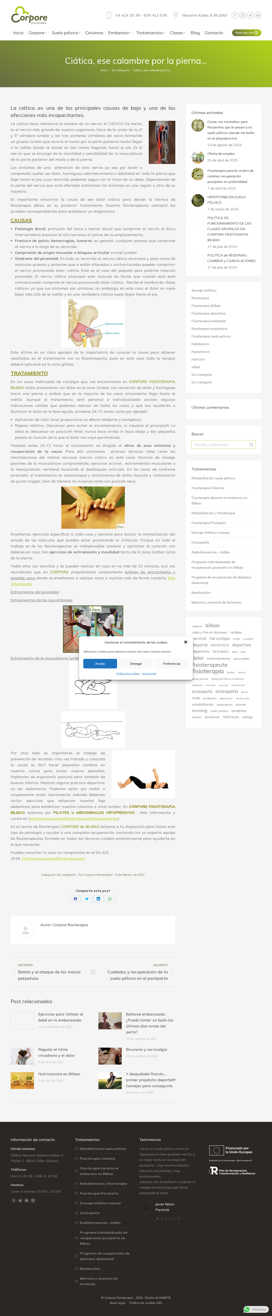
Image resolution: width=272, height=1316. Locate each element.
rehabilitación (203, 704)
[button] (186, 642)
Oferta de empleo (221, 153)
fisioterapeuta (209, 664)
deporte (200, 644)
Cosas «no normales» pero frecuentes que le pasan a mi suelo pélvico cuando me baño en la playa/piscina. (230, 130)
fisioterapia (200, 298)
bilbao (212, 625)
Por (95, 875)
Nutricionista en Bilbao (59, 1073)
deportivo (201, 651)
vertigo (247, 717)
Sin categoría (66, 875)
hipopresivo (200, 351)
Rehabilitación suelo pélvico (213, 478)
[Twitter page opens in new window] (250, 15)
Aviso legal (149, 673)
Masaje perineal (200, 678)
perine (244, 692)
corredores (248, 638)
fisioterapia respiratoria (209, 328)
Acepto (100, 663)
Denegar (136, 663)
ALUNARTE (163, 1298)
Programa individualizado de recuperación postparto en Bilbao (217, 565)
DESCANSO (221, 651)
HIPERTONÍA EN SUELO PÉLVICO (226, 200)
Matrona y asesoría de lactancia (216, 602)
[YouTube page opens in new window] (258, 15)
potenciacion (226, 698)
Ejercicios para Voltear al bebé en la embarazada (60, 1017)
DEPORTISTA (220, 645)
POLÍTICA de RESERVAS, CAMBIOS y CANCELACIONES (231, 258)
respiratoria (224, 704)
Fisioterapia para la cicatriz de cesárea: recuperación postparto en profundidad (230, 176)
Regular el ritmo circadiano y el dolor (56, 1052)
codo (236, 638)
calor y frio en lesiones (209, 632)
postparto (210, 698)
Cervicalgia (220, 638)
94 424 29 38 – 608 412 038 (141, 15)
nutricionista (238, 685)
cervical (199, 638)
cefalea (236, 632)
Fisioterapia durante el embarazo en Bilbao (219, 500)
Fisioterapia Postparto (208, 523)
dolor (198, 658)
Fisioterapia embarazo (208, 321)
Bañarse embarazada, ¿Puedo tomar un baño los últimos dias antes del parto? (149, 1023)
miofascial (197, 685)
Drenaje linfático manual (210, 532)
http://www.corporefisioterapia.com (53, 858)
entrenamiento (218, 658)
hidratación (200, 344)
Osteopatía (200, 542)
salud (195, 367)
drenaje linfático (204, 290)
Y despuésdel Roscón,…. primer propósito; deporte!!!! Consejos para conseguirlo (150, 1079)
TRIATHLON (230, 717)
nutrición (198, 359)
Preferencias (172, 663)
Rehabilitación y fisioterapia (213, 513)
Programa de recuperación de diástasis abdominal (221, 580)
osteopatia (226, 691)
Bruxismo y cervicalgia (146, 1049)
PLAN (196, 698)
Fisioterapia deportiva (208, 313)
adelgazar (197, 626)
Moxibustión (201, 592)
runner (241, 704)
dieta (243, 651)
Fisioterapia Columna (207, 488)
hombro (231, 672)
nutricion (223, 685)
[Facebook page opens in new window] (235, 15)
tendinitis (238, 711)
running (199, 710)
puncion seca (242, 698)
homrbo (241, 672)
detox (235, 651)
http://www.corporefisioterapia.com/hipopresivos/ (74, 818)
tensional (212, 717)
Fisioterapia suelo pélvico (211, 336)
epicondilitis (241, 658)
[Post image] (22, 1020)
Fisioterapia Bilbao (206, 305)
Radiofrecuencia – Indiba (210, 552)
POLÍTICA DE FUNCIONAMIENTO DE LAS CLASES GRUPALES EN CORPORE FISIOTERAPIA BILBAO (229, 229)
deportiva (241, 644)
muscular (210, 685)
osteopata (202, 691)
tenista (196, 717)
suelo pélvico (219, 711)
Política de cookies (128, 673)
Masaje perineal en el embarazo (227, 678)
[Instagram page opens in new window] (242, 15)
